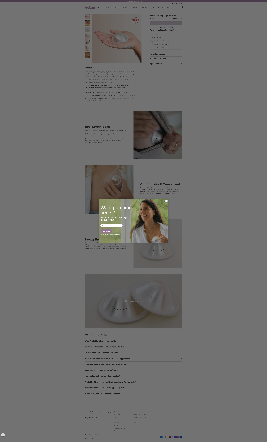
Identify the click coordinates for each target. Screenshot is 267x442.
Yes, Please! (106, 231)
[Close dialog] (166, 201)
